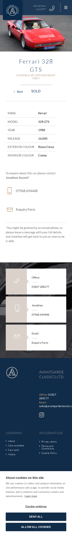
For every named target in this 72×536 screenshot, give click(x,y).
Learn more (31, 496)
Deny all (36, 516)
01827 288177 (40, 286)
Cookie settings (36, 506)
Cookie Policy (49, 453)
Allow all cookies (36, 527)
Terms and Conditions (47, 447)
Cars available (16, 445)
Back (20, 91)
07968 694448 (27, 191)
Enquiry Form (25, 209)
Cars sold (13, 450)
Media (11, 454)
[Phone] (52, 8)
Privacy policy (49, 441)
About (11, 441)
